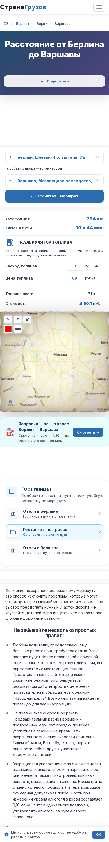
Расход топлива (21, 266)
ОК (98, 834)
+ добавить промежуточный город (34, 168)
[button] (54, 513)
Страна (23, 7)
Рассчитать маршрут (57, 196)
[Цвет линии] (8, 329)
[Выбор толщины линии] (17, 329)
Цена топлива (19, 278)
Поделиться (58, 81)
